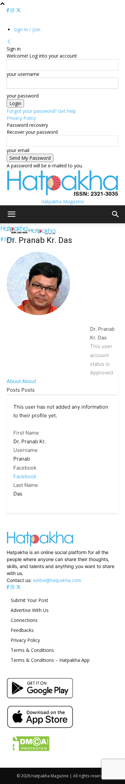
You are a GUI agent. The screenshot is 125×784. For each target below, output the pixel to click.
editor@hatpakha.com (57, 580)
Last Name (25, 485)
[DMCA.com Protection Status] (28, 751)
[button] (11, 214)
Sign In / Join (27, 29)
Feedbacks (22, 630)
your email (18, 150)
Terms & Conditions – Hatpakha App (50, 660)
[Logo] (15, 232)
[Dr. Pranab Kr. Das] (38, 320)
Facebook (24, 468)
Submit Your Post (29, 600)
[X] (18, 10)
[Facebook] (8, 10)
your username (23, 74)
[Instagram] (13, 10)
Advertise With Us (30, 610)
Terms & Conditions (32, 650)
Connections (24, 620)
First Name (26, 433)
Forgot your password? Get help (41, 111)
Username (25, 450)
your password (23, 96)
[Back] (9, 42)
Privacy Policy (21, 118)
